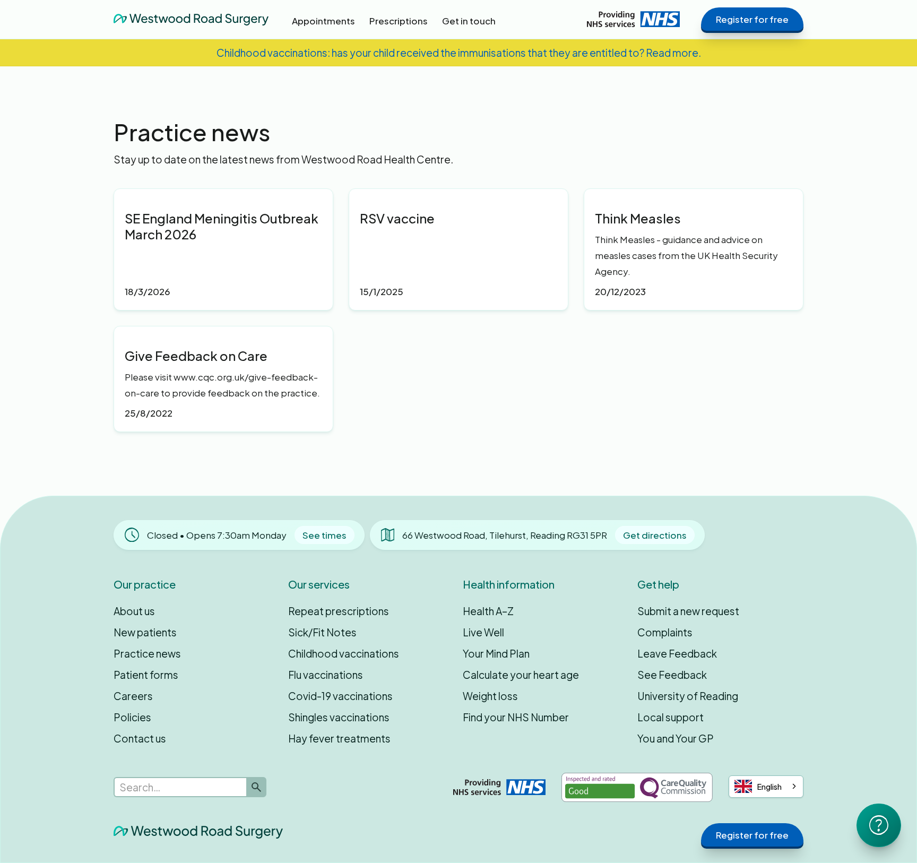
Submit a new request (688, 611)
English (769, 786)
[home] (191, 19)
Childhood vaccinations (343, 653)
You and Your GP (675, 738)
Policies (132, 717)
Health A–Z (488, 611)
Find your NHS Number (516, 717)
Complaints (665, 632)
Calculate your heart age (521, 674)
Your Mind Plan (496, 653)
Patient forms (146, 674)
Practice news (147, 653)
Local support (670, 717)
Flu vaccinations (325, 674)
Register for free (752, 19)
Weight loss (490, 695)
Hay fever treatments (339, 738)
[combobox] (766, 786)
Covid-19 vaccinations (340, 695)
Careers (133, 695)
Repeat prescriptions (338, 611)
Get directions (655, 535)
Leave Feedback (677, 653)
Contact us (140, 738)
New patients (145, 632)
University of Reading (687, 695)
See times (324, 535)
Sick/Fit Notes (322, 632)
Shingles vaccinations (339, 717)
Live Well (483, 632)
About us (134, 611)
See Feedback (672, 674)
